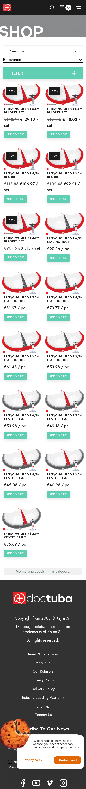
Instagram (63, 783)
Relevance (12, 59)
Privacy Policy (43, 680)
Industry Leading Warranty (43, 697)
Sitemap (43, 706)
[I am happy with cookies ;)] (67, 760)
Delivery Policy (43, 689)
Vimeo (50, 783)
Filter (16, 73)
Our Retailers (43, 671)
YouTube (36, 783)
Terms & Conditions (43, 654)
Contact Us (43, 714)
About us (43, 662)
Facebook (23, 783)
